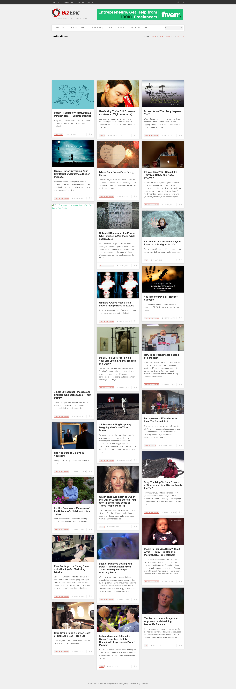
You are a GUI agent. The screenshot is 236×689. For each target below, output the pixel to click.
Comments (170, 36)
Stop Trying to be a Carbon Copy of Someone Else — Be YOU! (72, 634)
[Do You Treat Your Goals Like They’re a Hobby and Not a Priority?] (163, 167)
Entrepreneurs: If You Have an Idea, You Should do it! (160, 420)
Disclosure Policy (134, 684)
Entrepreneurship (78, 28)
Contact (91, 2)
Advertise (80, 2)
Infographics (58, 134)
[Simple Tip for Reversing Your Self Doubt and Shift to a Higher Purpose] (73, 166)
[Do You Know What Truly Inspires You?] (163, 106)
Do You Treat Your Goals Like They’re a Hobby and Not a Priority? (160, 175)
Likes (161, 36)
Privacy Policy (123, 684)
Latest (154, 36)
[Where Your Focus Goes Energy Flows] (118, 167)
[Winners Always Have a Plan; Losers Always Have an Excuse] (118, 298)
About (55, 2)
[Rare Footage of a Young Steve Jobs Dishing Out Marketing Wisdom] (73, 561)
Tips (146, 260)
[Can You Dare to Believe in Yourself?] (73, 448)
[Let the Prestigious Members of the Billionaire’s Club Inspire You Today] (73, 503)
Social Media (134, 28)
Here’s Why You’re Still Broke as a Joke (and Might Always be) (117, 113)
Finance (102, 135)
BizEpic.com (102, 684)
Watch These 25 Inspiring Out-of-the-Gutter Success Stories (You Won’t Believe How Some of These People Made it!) (117, 501)
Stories (102, 527)
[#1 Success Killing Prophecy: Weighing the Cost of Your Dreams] (118, 420)
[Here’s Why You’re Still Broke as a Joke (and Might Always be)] (118, 106)
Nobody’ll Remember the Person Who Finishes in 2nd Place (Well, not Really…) (117, 236)
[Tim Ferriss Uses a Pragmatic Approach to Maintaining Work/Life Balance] (163, 614)
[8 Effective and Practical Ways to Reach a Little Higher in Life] (163, 237)
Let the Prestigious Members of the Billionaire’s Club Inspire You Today (72, 511)
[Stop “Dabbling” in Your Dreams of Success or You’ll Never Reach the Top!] (163, 477)
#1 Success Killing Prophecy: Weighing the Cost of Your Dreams (115, 427)
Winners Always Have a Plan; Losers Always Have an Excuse (116, 304)
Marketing (59, 28)
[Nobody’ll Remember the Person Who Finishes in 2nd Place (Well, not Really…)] (118, 228)
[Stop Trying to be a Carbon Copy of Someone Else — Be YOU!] (73, 628)
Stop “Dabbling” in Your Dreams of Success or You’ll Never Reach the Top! (163, 485)
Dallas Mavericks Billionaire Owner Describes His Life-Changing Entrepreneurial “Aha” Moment (117, 641)
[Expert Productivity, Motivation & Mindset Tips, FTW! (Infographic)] (73, 108)
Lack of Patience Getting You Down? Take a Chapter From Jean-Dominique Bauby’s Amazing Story (115, 568)
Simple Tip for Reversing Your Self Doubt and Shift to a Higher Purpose (72, 174)
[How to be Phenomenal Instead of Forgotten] (163, 350)
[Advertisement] (118, 59)
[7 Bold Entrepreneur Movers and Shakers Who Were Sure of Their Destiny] (73, 208)
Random (180, 36)
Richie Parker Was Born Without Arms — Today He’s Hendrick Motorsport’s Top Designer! (162, 552)
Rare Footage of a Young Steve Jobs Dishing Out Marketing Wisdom (71, 569)
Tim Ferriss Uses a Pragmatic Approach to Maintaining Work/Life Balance (160, 621)
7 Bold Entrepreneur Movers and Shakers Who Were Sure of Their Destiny (72, 394)
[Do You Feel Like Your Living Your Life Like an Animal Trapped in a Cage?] (118, 353)
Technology (95, 28)
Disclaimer (144, 684)
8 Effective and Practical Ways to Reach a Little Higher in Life (162, 243)
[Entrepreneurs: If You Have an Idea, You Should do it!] (163, 414)
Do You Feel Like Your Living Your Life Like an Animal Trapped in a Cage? (117, 360)
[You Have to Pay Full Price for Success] (163, 292)
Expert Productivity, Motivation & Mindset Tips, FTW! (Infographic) (72, 114)
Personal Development (114, 28)
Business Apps (68, 2)
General (148, 28)
